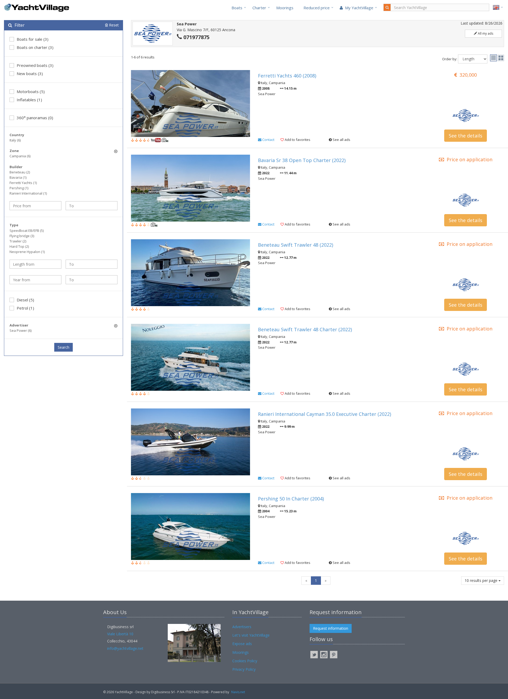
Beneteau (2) (20, 172)
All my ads (485, 33)
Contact (267, 139)
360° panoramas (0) (35, 117)
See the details (465, 135)
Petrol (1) (25, 308)
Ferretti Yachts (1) (23, 182)
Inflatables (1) (29, 99)
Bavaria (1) (18, 177)
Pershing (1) (19, 188)
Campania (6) (20, 156)
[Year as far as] (91, 279)
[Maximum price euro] (91, 205)
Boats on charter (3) (35, 47)
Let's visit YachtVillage (251, 635)
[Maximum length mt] (91, 264)
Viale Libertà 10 (120, 633)
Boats (237, 7)
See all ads (341, 139)
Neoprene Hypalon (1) (27, 251)
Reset (113, 24)
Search (63, 347)
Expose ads (242, 643)
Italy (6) (15, 140)
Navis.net (238, 692)
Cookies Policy (244, 660)
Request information (330, 628)
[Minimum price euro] (35, 205)
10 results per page (481, 580)
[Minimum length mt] (35, 264)
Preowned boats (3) (35, 65)
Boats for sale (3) (32, 39)
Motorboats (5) (31, 91)
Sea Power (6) (20, 330)
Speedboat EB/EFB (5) (27, 230)
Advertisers (241, 626)
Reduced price (316, 7)
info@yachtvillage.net (125, 648)
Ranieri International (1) (28, 193)
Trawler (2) (18, 241)
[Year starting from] (35, 279)
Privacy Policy (244, 669)
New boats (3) (30, 73)
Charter (259, 7)
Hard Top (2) (19, 246)
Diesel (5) (25, 299)
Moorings (284, 7)
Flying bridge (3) (22, 235)
